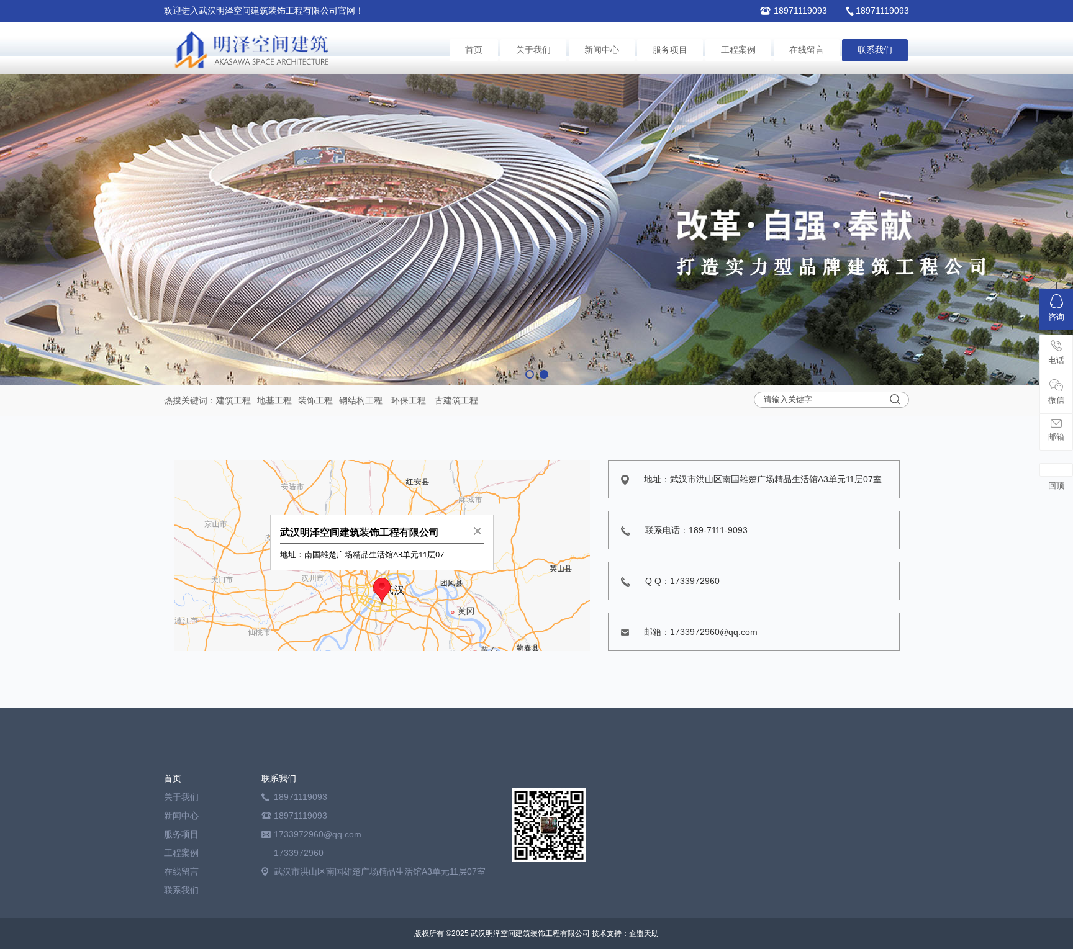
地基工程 (274, 400)
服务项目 (670, 50)
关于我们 (533, 50)
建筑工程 (233, 400)
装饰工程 (315, 400)
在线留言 (806, 50)
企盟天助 (644, 933)
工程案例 (738, 50)
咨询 (1056, 317)
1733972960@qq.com (317, 834)
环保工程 (408, 400)
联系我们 (875, 50)
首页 (473, 50)
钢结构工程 (361, 400)
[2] (536, 229)
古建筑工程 (456, 400)
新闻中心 (601, 50)
